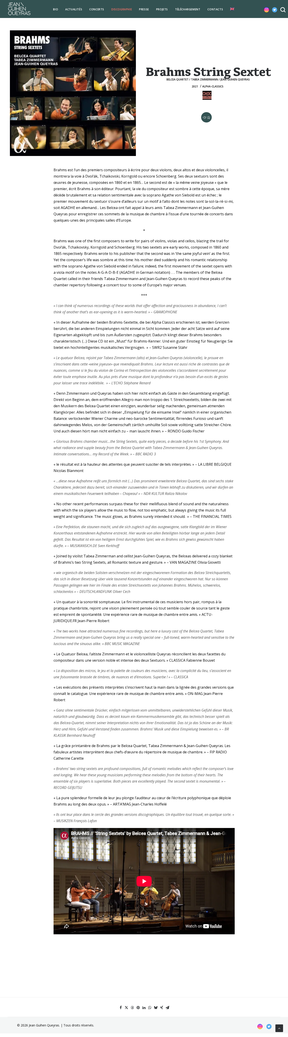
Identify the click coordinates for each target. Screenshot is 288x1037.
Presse (144, 9)
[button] (263, 9)
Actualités (73, 9)
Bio (55, 9)
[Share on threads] (132, 1007)
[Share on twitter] (126, 1007)
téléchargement (187, 9)
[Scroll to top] (279, 1027)
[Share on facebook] (120, 1007)
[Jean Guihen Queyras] (19, 9)
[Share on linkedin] (144, 1007)
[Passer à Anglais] (232, 9)
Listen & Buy (206, 117)
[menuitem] (55, 9)
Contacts (215, 9)
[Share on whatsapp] (150, 1007)
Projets (162, 9)
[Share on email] (167, 1007)
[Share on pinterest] (138, 1007)
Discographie (121, 9)
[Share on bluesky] (155, 1007)
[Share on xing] (161, 1007)
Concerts (96, 9)
